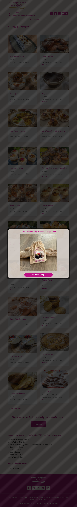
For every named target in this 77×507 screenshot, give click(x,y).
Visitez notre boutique (38, 275)
